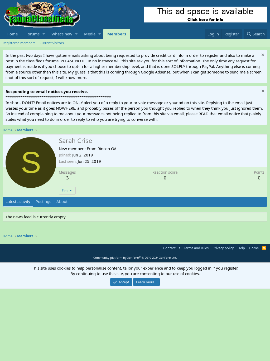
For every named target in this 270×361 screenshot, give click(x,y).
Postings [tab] (43, 201)
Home (12, 33)
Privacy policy (223, 248)
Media (89, 33)
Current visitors (52, 42)
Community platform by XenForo (135, 258)
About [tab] (62, 201)
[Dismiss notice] (262, 55)
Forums (33, 33)
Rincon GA (107, 148)
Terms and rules (196, 248)
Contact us (171, 248)
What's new (61, 33)
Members (116, 33)
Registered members (19, 42)
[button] (43, 34)
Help (241, 248)
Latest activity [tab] (18, 201)
